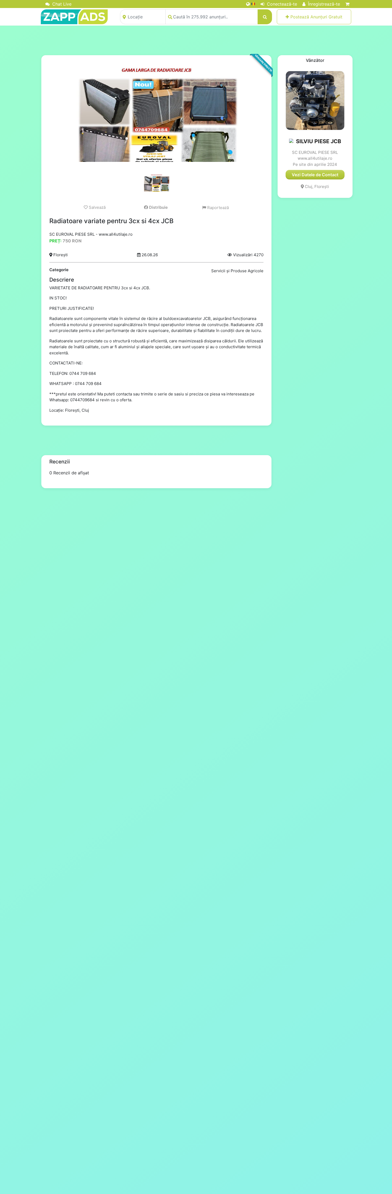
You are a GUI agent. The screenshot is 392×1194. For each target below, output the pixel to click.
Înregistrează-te (323, 4)
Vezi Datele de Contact (315, 174)
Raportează (217, 207)
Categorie (59, 269)
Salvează (97, 207)
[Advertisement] (196, 40)
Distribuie (158, 207)
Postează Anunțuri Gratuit (315, 16)
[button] (291, 141)
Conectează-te (281, 4)
